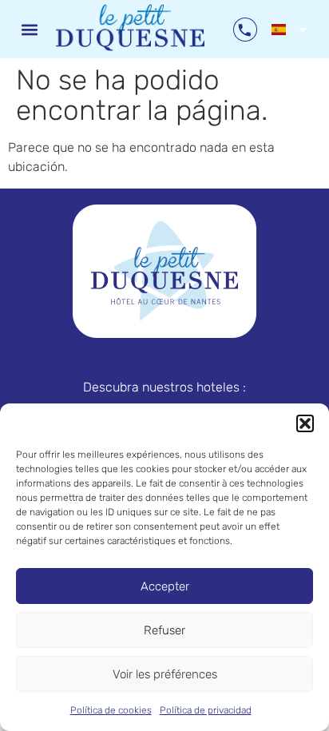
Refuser (164, 630)
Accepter (165, 586)
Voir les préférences (165, 674)
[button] (305, 423)
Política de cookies (111, 710)
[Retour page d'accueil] (164, 271)
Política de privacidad (206, 710)
